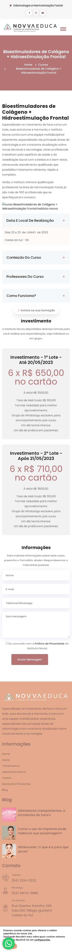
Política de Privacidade (49, 643)
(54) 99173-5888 (25, 893)
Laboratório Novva (14, 772)
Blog (5, 790)
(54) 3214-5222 (24, 880)
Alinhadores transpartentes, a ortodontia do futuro (41, 812)
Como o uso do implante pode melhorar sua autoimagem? (42, 831)
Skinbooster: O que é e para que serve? (43, 849)
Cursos (43, 64)
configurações (42, 939)
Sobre (6, 760)
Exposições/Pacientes (16, 784)
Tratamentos (11, 766)
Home (28, 64)
